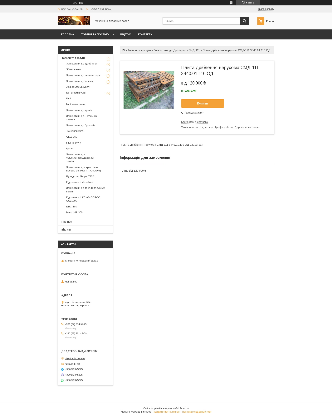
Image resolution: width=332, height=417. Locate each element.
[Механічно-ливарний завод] (74, 24)
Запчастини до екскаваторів (83, 75)
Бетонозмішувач (76, 92)
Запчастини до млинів (79, 81)
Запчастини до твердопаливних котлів (85, 189)
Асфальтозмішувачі (78, 86)
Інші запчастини (75, 104)
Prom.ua (184, 408)
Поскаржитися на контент (166, 411)
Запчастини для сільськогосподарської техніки (80, 158)
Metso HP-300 (74, 212)
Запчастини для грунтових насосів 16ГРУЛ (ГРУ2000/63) (83, 169)
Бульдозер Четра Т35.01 (81, 176)
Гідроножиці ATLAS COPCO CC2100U (83, 199)
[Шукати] (244, 21)
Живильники (73, 69)
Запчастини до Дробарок (170, 50)
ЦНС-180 (71, 206)
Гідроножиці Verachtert (79, 182)
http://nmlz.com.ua (75, 358)
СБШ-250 (71, 136)
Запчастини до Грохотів (80, 125)
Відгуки (125, 34)
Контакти (145, 34)
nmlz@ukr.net (72, 363)
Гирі (68, 98)
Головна (67, 34)
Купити (202, 103)
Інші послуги (73, 142)
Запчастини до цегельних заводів (81, 117)
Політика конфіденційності (196, 411)
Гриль (69, 148)
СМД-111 (194, 50)
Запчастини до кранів (79, 110)
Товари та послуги (95, 34)
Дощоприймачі (75, 131)
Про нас (66, 221)
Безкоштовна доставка (194, 121)
